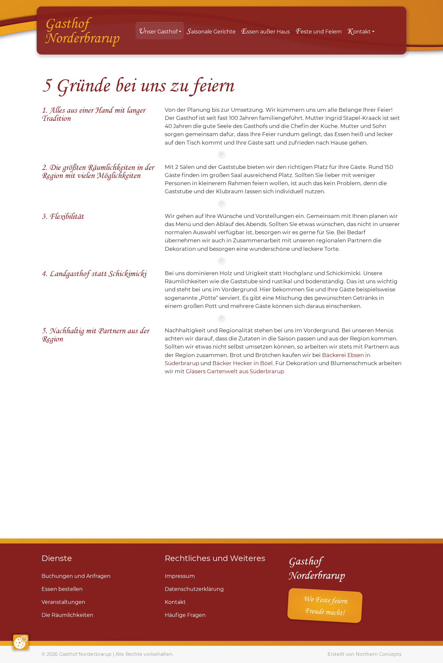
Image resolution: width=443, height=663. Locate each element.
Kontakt (359, 31)
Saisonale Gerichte (211, 31)
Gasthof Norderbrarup (85, 654)
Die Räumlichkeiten (67, 615)
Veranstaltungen (63, 602)
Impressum (180, 576)
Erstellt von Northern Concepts (364, 654)
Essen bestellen (62, 589)
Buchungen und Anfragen (76, 576)
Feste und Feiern (318, 31)
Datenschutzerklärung (194, 589)
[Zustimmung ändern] (21, 642)
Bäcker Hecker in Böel (242, 363)
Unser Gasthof (158, 31)
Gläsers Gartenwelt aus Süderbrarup (235, 371)
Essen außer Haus (265, 31)
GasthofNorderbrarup (81, 30)
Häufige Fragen (185, 615)
